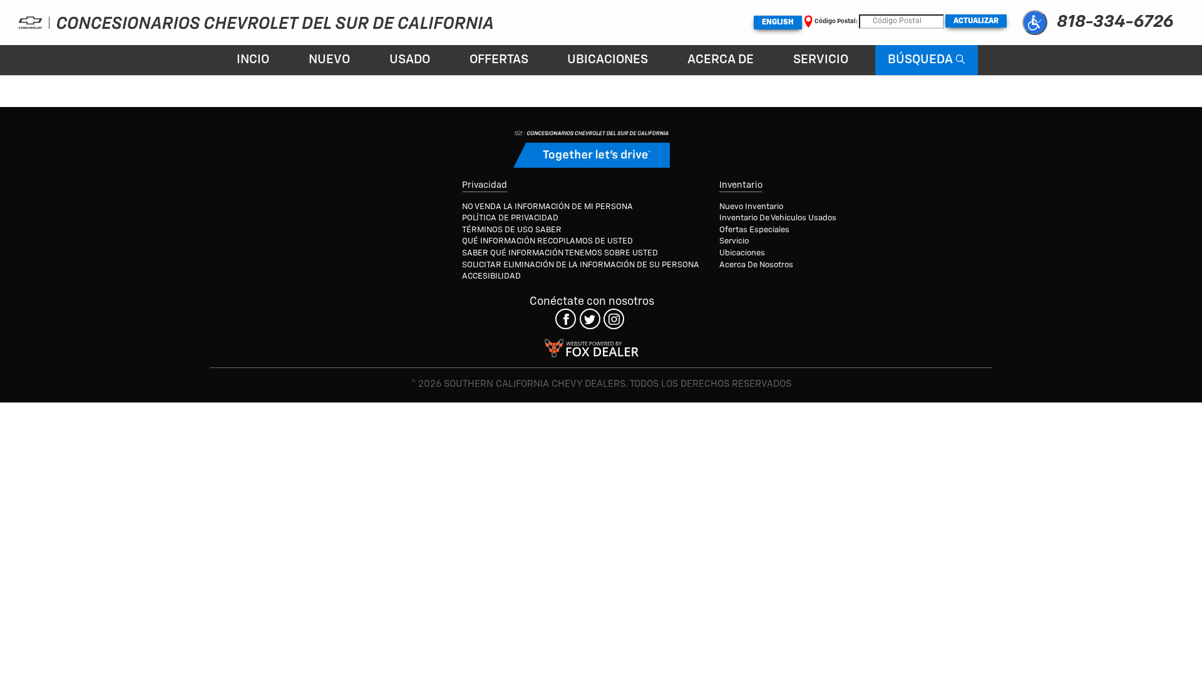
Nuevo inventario (751, 207)
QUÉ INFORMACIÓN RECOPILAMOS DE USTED (547, 241)
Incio (253, 60)
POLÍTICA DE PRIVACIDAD (510, 218)
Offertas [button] (499, 60)
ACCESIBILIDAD (491, 276)
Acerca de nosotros (756, 265)
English (778, 22)
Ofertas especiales (754, 230)
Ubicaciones (607, 60)
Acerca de (720, 60)
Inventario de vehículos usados (777, 218)
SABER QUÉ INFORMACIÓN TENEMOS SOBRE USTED (560, 253)
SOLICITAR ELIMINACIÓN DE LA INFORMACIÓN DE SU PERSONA (580, 265)
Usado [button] (409, 60)
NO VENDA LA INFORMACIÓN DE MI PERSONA (547, 207)
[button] (1034, 22)
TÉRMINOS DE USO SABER (512, 230)
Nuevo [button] (329, 60)
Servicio (820, 60)
